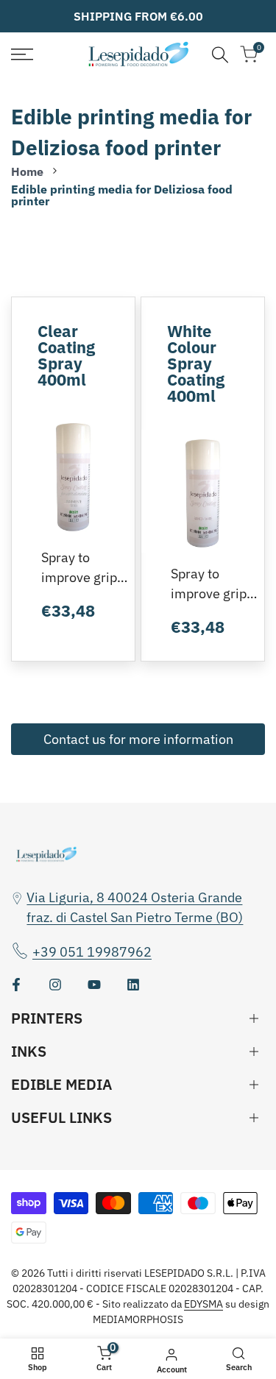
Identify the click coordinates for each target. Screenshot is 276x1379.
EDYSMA (203, 1304)
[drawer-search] (220, 54)
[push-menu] (22, 54)
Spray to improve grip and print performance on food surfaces (79, 568)
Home (27, 171)
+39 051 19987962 (92, 951)
